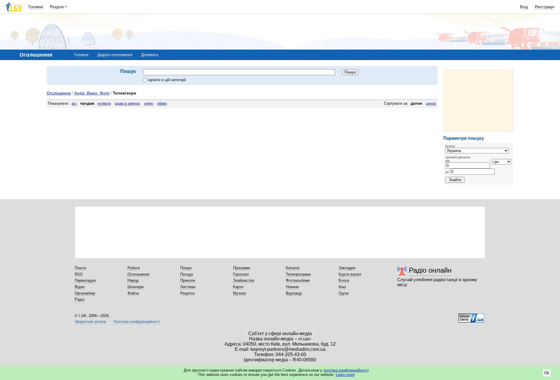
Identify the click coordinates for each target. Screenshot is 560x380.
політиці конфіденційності (346, 370)
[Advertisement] (478, 100)
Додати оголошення (114, 54)
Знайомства (243, 280)
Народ (133, 280)
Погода (186, 274)
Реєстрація (544, 7)
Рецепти (187, 293)
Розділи (57, 7)
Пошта (80, 268)
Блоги (344, 280)
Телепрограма (298, 274)
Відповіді (294, 293)
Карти (238, 287)
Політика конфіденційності (136, 321)
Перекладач (85, 280)
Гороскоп (241, 274)
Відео (80, 287)
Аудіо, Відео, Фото (91, 93)
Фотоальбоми (298, 280)
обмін (162, 103)
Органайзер (85, 293)
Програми (241, 268)
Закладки (347, 268)
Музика (239, 293)
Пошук (186, 268)
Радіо (80, 299)
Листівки (187, 287)
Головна (36, 7)
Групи (344, 293)
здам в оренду (127, 103)
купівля (104, 103)
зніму (148, 103)
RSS (79, 274)
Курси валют (350, 274)
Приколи (187, 280)
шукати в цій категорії (167, 80)
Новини (292, 287)
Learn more (345, 374)
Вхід (524, 7)
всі (74, 103)
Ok (546, 373)
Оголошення (59, 93)
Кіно (342, 287)
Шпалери (135, 287)
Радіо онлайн (430, 270)
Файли (133, 293)
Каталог (293, 268)
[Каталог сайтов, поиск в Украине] (471, 316)
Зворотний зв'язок (90, 321)
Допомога (149, 54)
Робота (133, 268)
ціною (431, 103)
